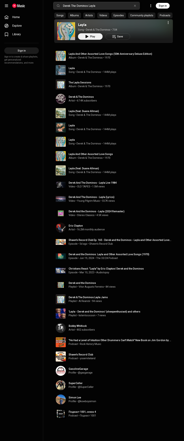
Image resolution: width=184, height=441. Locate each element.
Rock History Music (90, 344)
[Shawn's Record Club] (115, 356)
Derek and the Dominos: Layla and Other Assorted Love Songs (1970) (109, 254)
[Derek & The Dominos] (115, 99)
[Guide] (6, 6)
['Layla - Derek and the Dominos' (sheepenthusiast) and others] (115, 313)
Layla (82, 25)
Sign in (163, 5)
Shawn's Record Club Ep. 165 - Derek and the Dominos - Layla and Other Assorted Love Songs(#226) (120, 240)
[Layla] (66, 31)
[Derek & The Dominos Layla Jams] (115, 299)
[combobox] (101, 5)
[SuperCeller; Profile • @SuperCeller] (115, 385)
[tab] (60, 15)
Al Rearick (84, 301)
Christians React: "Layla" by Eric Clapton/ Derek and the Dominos (106, 268)
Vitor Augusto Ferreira (91, 286)
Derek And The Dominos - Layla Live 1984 (93, 182)
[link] (21, 17)
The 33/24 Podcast (107, 258)
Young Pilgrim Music (88, 200)
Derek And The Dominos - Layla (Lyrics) (91, 197)
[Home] (18, 6)
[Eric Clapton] (115, 227)
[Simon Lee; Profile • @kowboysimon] (115, 399)
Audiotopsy (102, 272)
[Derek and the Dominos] (115, 285)
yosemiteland (87, 358)
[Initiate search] (58, 6)
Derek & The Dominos (98, 29)
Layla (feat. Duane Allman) (84, 111)
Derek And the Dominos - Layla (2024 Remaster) (97, 211)
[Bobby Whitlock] (115, 328)
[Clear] (135, 6)
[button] (66, 31)
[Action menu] (168, 22)
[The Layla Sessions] (115, 84)
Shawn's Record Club (101, 243)
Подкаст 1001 (88, 415)
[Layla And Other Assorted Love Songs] (115, 156)
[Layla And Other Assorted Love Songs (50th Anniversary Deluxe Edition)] (115, 56)
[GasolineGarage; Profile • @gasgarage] (115, 371)
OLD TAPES (83, 186)
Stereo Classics (86, 215)
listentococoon (87, 315)
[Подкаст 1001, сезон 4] (115, 414)
